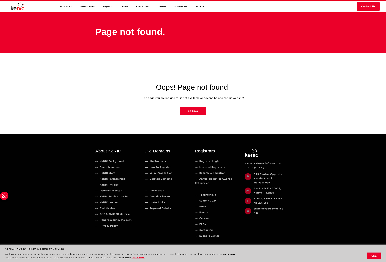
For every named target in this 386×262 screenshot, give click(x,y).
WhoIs (125, 7)
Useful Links (157, 202)
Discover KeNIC (87, 7)
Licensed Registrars (212, 167)
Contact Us (368, 6)
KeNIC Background (112, 161)
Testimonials (180, 7)
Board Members (110, 167)
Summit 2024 (207, 200)
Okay (374, 255)
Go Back (193, 111)
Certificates (107, 208)
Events (203, 212)
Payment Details (160, 208)
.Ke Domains (65, 7)
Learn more (229, 254)
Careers (162, 7)
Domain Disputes (111, 190)
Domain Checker (160, 196)
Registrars (108, 7)
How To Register (160, 167)
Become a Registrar (212, 173)
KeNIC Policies (109, 184)
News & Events (143, 7)
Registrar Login (209, 161)
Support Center (209, 235)
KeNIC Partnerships (112, 178)
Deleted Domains (161, 178)
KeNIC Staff (107, 173)
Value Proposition (161, 173)
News (202, 206)
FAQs (202, 224)
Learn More (138, 257)
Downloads (157, 190)
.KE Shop (199, 7)
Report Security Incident (116, 220)
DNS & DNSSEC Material (115, 214)
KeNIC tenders (109, 202)
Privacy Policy (109, 225)
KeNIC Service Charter (114, 196)
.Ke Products (158, 161)
